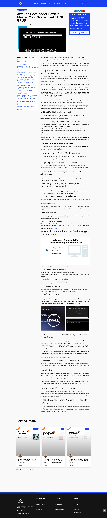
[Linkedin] (17, 511)
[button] (75, 11)
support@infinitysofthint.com (23, 513)
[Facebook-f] (19, 511)
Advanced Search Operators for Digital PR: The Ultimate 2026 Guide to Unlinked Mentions (53, 460)
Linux (18, 10)
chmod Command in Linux (57, 228)
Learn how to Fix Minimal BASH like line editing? (55, 357)
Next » (33, 469)
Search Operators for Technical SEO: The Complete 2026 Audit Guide (78, 460)
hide (32, 58)
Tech (22, 10)
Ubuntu (25, 10)
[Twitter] (24, 511)
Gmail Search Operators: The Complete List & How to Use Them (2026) (27, 460)
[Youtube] (21, 511)
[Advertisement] (79, 44)
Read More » (20, 465)
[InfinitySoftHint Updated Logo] (20, 3)
